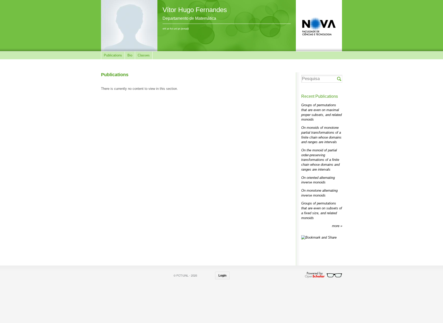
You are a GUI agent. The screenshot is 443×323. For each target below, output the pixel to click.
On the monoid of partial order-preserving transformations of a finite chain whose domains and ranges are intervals (320, 159)
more (336, 226)
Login (222, 275)
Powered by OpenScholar (323, 275)
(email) (185, 28)
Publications (113, 55)
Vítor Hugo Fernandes (195, 10)
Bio (129, 55)
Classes (144, 55)
